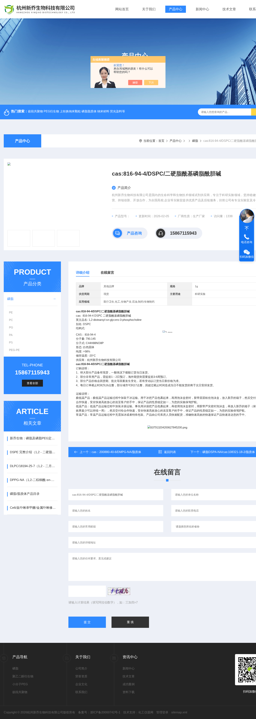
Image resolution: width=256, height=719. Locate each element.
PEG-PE (14, 350)
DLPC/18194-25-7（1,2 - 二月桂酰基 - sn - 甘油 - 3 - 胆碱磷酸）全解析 (33, 466)
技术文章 (229, 9)
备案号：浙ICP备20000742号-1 (99, 712)
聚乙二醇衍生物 (22, 676)
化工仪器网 (145, 712)
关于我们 (149, 9)
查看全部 (32, 383)
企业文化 (81, 684)
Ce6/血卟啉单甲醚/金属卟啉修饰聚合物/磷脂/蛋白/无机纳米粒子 (33, 507)
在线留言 (107, 272)
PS (11, 342)
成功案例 (129, 684)
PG (11, 327)
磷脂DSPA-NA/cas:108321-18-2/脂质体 (228, 452)
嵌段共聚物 (19, 692)
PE (11, 312)
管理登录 (162, 712)
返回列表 (170, 452)
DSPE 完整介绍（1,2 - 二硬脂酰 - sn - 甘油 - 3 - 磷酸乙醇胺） (33, 452)
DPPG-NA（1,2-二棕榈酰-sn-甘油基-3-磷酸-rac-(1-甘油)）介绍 (33, 480)
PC (11, 320)
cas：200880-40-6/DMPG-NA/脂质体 (116, 452)
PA (11, 335)
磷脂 (195, 140)
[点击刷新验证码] (119, 591)
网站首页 (122, 9)
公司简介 (81, 668)
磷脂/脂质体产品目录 (25, 494)
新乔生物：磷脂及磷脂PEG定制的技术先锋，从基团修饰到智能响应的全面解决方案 (33, 438)
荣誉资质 (81, 676)
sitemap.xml (179, 712)
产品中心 (175, 9)
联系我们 (81, 692)
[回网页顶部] (247, 228)
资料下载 (129, 692)
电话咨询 (246, 242)
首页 (161, 140)
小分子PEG (20, 684)
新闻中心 (202, 9)
